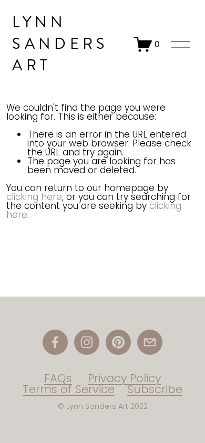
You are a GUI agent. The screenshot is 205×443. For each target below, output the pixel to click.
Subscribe (154, 389)
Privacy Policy (124, 378)
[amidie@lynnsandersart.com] (149, 342)
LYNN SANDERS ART (60, 44)
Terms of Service (69, 389)
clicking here (34, 197)
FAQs (58, 378)
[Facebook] (55, 342)
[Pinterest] (118, 342)
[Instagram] (86, 342)
